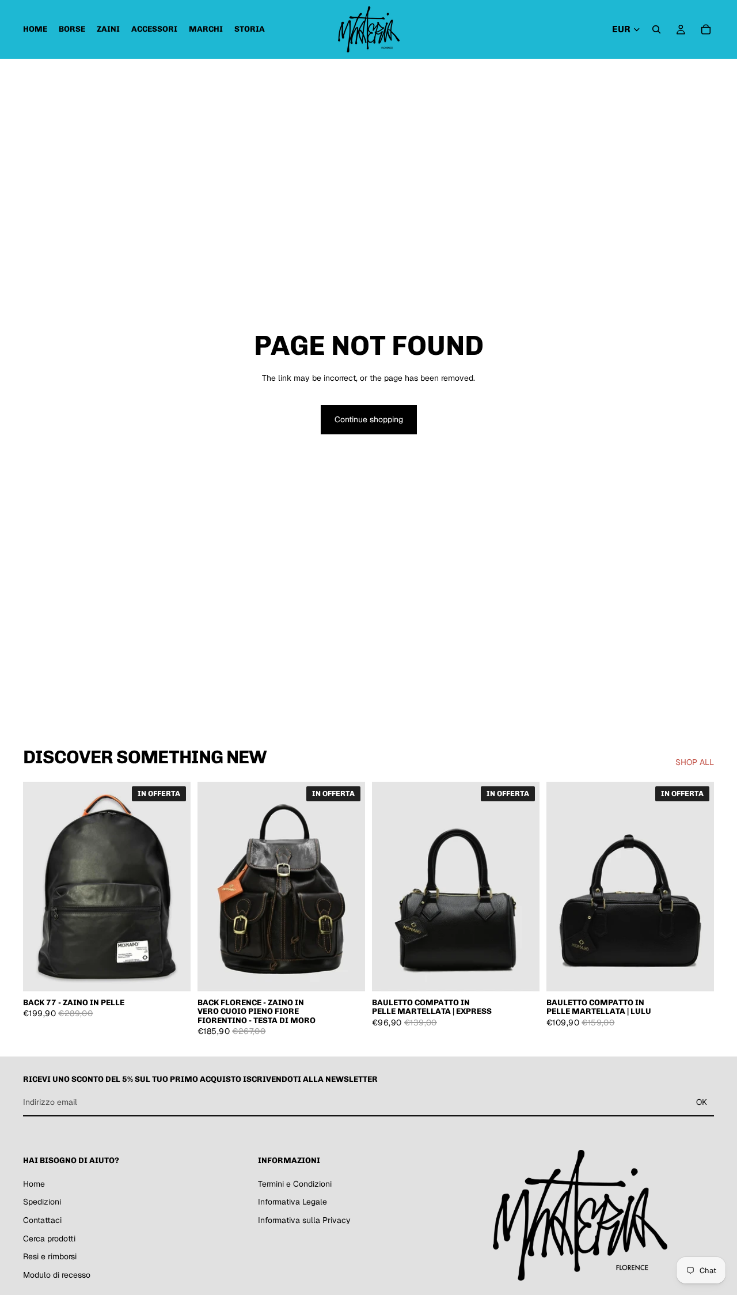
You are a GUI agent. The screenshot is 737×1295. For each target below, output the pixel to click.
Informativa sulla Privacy (304, 1220)
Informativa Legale (292, 1201)
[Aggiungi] (172, 973)
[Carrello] (706, 29)
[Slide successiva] (347, 886)
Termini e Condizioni (295, 1184)
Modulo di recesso (56, 1274)
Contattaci (42, 1220)
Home (34, 1184)
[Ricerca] (656, 29)
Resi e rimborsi (50, 1256)
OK (701, 1102)
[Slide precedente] (214, 886)
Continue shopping (369, 419)
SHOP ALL (694, 762)
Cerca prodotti (49, 1238)
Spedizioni (42, 1201)
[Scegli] (521, 973)
